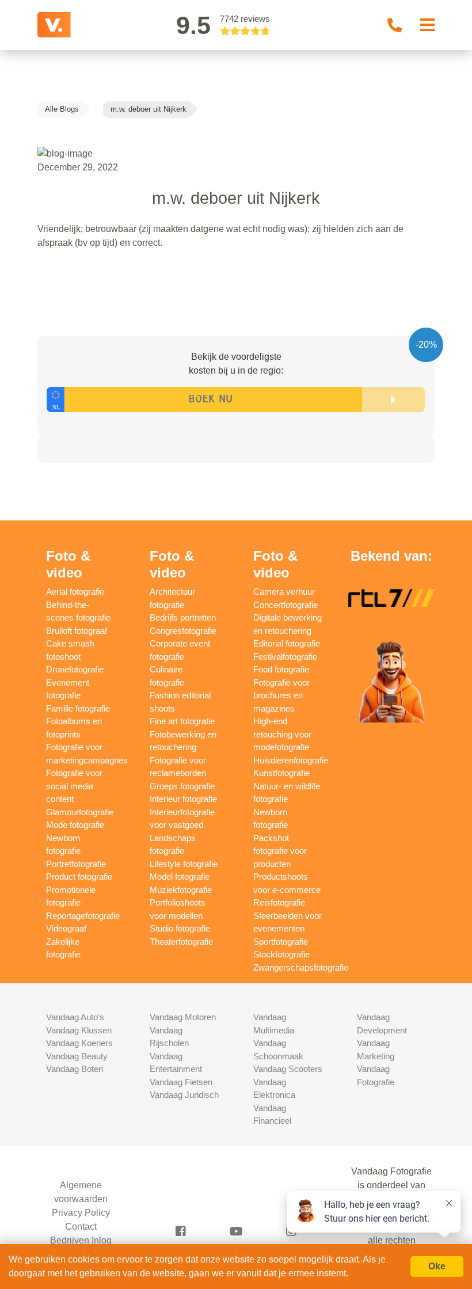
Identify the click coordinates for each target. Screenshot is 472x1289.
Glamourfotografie (79, 812)
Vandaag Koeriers (79, 1043)
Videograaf (66, 928)
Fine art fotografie (182, 721)
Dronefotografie (75, 669)
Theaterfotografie (181, 941)
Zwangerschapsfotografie (300, 967)
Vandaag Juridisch (184, 1095)
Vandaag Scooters (287, 1069)
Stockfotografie (281, 954)
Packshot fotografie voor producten (280, 851)
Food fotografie (281, 669)
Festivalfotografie (285, 656)
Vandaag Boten (74, 1069)
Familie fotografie (78, 708)
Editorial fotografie (286, 643)
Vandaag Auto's (75, 1017)
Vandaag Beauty (77, 1056)
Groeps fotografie (182, 786)
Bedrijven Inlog (81, 1240)
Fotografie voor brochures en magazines (281, 695)
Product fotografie (79, 876)
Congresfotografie (183, 631)
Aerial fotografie (75, 591)
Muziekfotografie (181, 890)
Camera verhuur (284, 591)
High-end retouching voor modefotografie (282, 734)
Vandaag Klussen (79, 1030)
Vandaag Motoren (183, 1017)
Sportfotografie (280, 941)
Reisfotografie (279, 902)
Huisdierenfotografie (290, 760)
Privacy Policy (81, 1213)
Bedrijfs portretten (183, 617)
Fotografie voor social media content (74, 786)
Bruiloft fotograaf (76, 631)
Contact (81, 1226)
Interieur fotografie (183, 799)
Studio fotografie (180, 928)
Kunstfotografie (281, 773)
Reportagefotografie (83, 916)
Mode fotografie (75, 825)
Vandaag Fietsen (181, 1082)
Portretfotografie (76, 864)
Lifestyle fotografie (184, 864)
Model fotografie (180, 876)
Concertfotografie (285, 605)
